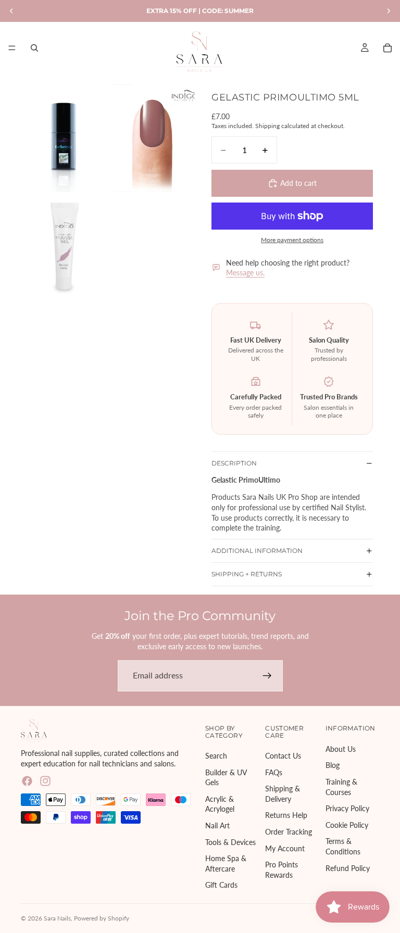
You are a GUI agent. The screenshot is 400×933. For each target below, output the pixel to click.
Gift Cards (221, 884)
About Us (341, 748)
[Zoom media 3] (64, 247)
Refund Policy (348, 867)
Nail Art (217, 825)
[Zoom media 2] (152, 138)
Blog (333, 765)
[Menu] (12, 48)
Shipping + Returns (246, 574)
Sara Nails (57, 918)
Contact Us (283, 755)
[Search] (34, 47)
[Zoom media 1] (64, 138)
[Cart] (387, 47)
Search (216, 755)
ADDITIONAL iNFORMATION (257, 550)
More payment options (292, 239)
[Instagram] (45, 781)
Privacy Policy (347, 808)
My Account (285, 847)
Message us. (245, 272)
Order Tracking (288, 831)
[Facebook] (27, 781)
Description (234, 463)
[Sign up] (267, 676)
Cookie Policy (347, 824)
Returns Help (286, 815)
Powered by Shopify (101, 918)
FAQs (273, 771)
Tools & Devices (230, 841)
